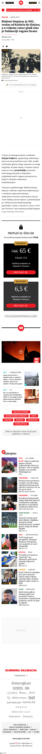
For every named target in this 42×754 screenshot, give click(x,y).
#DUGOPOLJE (33, 420)
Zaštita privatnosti (10, 729)
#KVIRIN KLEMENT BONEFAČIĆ (16, 416)
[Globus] (12, 693)
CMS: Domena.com (27, 746)
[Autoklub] (14, 702)
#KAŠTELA (19, 420)
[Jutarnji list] (21, 683)
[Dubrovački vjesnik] (21, 712)
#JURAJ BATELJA (21, 424)
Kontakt (33, 729)
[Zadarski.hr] (15, 716)
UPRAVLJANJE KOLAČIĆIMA (21, 739)
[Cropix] (21, 707)
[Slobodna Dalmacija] (21, 3)
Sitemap (36, 732)
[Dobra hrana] (19, 697)
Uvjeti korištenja (19, 725)
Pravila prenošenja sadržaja (19, 727)
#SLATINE (7, 420)
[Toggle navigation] (2, 2)
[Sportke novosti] (27, 688)
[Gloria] (31, 693)
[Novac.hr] (29, 702)
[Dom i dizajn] (31, 697)
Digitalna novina (20, 732)
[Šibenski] (28, 716)
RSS (29, 732)
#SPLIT (33, 416)
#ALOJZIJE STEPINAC (21, 412)
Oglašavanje (7, 732)
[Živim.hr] (23, 693)
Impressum (24, 729)
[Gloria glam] (9, 697)
